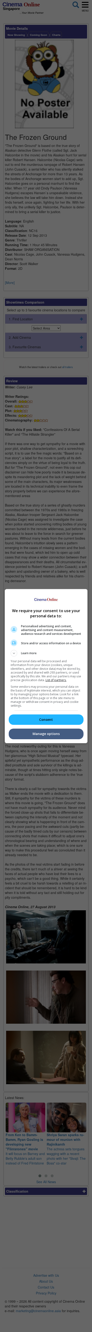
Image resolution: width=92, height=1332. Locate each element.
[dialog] (46, 666)
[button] (46, 653)
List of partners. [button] (56, 680)
